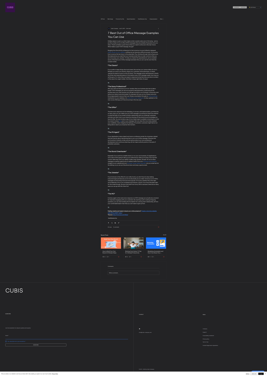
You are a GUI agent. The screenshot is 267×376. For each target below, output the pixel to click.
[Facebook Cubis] (139, 328)
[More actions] (158, 28)
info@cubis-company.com (145, 332)
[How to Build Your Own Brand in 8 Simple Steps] (111, 243)
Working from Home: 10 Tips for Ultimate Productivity (133, 252)
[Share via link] (118, 222)
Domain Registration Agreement (210, 345)
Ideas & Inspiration (131, 19)
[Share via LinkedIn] (115, 222)
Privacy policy (206, 339)
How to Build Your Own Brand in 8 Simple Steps (109, 252)
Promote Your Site (120, 19)
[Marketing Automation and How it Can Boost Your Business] (156, 243)
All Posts (103, 19)
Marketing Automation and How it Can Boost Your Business (155, 252)
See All (164, 234)
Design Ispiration (153, 19)
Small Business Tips (142, 19)
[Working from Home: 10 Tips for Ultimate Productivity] (133, 243)
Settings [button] (247, 373)
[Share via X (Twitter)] (112, 222)
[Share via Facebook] (108, 222)
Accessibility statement (208, 335)
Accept (260, 373)
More (161, 19)
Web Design (110, 19)
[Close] (265, 374)
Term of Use (205, 342)
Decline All (254, 373)
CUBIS (14, 290)
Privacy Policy (55, 373)
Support (205, 332)
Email (6, 335)
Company (205, 328)
